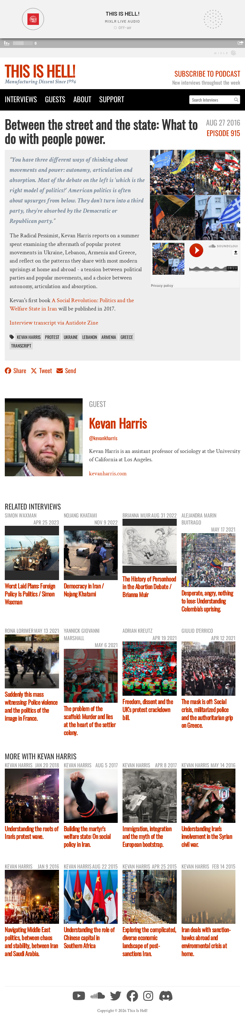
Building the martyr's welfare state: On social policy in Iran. (87, 836)
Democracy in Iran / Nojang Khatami (84, 589)
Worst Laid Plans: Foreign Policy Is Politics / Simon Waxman (30, 593)
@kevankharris (103, 438)
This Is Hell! (40, 70)
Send (70, 370)
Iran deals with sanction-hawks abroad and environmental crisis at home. (206, 941)
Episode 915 (223, 132)
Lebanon (89, 337)
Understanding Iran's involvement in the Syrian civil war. (207, 836)
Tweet (45, 370)
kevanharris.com (108, 473)
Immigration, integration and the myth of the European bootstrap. (146, 836)
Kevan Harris (29, 337)
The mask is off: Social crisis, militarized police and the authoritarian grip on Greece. (207, 713)
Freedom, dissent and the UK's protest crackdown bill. (147, 709)
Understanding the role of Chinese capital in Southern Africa (89, 937)
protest (52, 337)
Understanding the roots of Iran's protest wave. (31, 832)
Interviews (21, 99)
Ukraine (71, 337)
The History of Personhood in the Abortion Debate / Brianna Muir (149, 586)
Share (19, 370)
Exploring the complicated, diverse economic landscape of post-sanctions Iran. (149, 941)
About (82, 99)
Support (111, 99)
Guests (55, 99)
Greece (127, 337)
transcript (21, 345)
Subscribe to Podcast (207, 73)
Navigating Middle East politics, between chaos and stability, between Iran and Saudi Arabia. (31, 941)
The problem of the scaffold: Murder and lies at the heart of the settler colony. (90, 720)
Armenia (108, 337)
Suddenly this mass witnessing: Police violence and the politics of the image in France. (31, 706)
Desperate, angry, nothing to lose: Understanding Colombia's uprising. (207, 600)
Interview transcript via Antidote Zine (54, 322)
